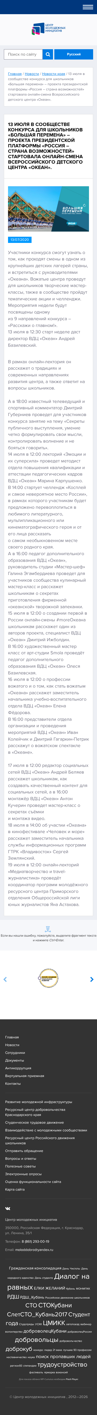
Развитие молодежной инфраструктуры (38, 1102)
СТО (31, 1305)
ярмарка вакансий (56, 1372)
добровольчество (70, 1341)
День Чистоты (71, 1268)
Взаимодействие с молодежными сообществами (46, 1130)
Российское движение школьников (67, 1297)
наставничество (16, 1357)
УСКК (38, 1324)
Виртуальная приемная (24, 1076)
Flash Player (72, 1379)
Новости (12, 1045)
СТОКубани (55, 1305)
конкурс (38, 1350)
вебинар (85, 1324)
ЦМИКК (54, 1323)
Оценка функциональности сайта (33, 1182)
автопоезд (72, 1324)
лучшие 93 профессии (77, 1350)
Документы (14, 1060)
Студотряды (26, 1324)
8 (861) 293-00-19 (35, 1241)
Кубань (70, 1288)
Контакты (13, 1083)
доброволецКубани (45, 1331)
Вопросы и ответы (20, 1158)
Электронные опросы (23, 1174)
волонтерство (14, 1331)
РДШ (13, 1296)
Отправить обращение (24, 1151)
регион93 (16, 1365)
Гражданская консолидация (35, 1268)
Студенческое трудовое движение (34, 1122)
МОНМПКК (83, 1288)
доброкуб (19, 1349)
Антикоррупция (18, 1068)
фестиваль (36, 1372)
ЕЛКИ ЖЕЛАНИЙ (49, 1288)
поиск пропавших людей (63, 1357)
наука (31, 1357)
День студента (44, 1278)
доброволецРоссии (80, 1331)
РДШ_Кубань (32, 1297)
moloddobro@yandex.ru (34, 1250)
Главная (12, 1037)
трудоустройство (62, 1365)
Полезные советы (20, 1166)
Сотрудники (15, 1052)
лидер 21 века (53, 1350)
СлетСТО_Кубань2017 (37, 1314)
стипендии (29, 1365)
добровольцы (36, 1339)
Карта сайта (15, 1189)
